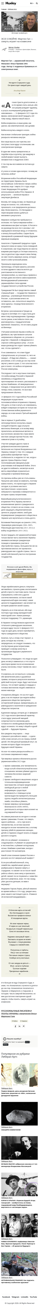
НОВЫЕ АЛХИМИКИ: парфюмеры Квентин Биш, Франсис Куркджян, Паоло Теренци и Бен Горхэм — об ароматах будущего (18, 1244)
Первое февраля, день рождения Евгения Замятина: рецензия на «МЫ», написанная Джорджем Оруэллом (18, 1093)
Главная (3, 9)
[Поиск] (36, 3)
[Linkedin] (19, 1026)
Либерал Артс (12, 9)
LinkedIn (24, 1297)
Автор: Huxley (14, 47)
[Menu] (2, 3)
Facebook (6, 1297)
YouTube (33, 1297)
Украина (24, 1021)
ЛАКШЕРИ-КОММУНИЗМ (11, 1130)
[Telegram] (23, 1026)
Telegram (15, 1297)
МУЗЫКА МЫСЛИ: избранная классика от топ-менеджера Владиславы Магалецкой (19, 1165)
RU (31, 3)
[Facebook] (15, 1026)
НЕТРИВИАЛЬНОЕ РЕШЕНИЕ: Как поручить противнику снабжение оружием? (17, 1281)
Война (15, 1021)
